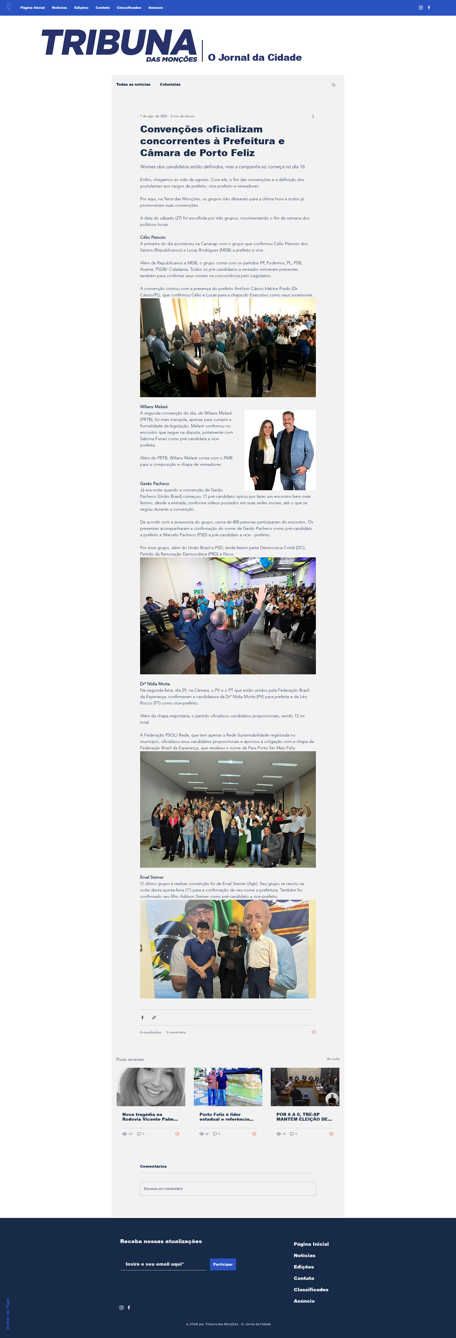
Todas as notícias (133, 84)
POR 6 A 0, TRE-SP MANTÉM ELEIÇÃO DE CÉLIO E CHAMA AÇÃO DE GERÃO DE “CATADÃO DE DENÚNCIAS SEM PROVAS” (302, 1117)
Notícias (304, 1255)
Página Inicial (311, 1244)
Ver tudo (333, 1059)
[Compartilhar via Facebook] (142, 1017)
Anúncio (304, 1301)
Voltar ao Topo (7, 1314)
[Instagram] (420, 7)
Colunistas (170, 84)
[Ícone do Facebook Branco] (129, 1307)
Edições (304, 1266)
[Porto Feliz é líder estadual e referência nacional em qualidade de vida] (228, 1087)
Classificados (311, 1289)
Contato (304, 1278)
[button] (333, 84)
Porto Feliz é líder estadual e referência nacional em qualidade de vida (226, 1117)
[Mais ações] (313, 116)
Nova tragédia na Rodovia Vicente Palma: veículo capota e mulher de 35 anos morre (150, 1117)
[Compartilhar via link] (154, 1017)
